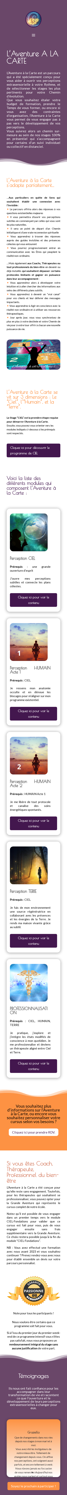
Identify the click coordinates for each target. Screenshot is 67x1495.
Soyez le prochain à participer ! (33, 1486)
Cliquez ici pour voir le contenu (33, 600)
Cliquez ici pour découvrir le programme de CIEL (30, 450)
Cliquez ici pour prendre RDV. (33, 1132)
